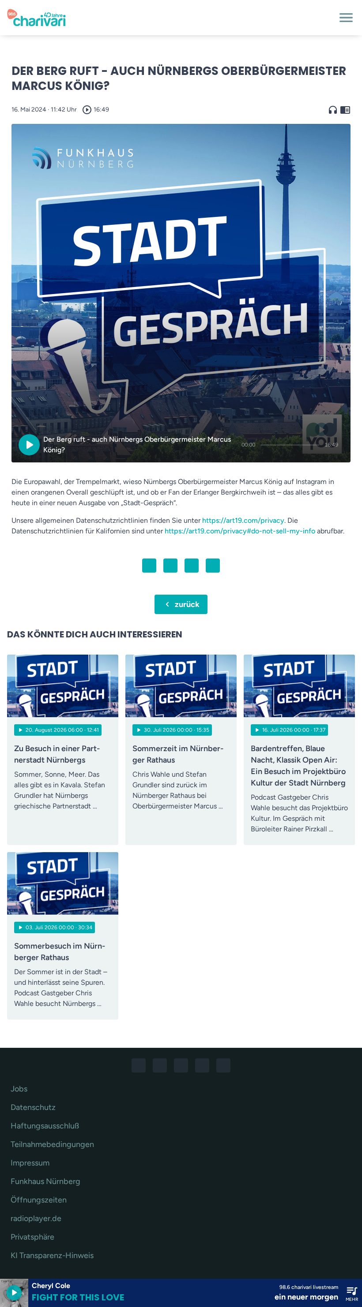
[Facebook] (139, 1065)
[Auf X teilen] (170, 566)
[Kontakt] (223, 1065)
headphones (333, 109)
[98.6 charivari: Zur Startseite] (170, 17)
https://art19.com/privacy (243, 520)
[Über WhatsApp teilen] (192, 566)
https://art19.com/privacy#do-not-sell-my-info (240, 531)
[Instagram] (160, 1065)
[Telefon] (202, 1065)
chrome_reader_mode (345, 109)
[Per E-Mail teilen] (213, 566)
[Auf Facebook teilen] (149, 566)
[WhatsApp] (181, 1065)
